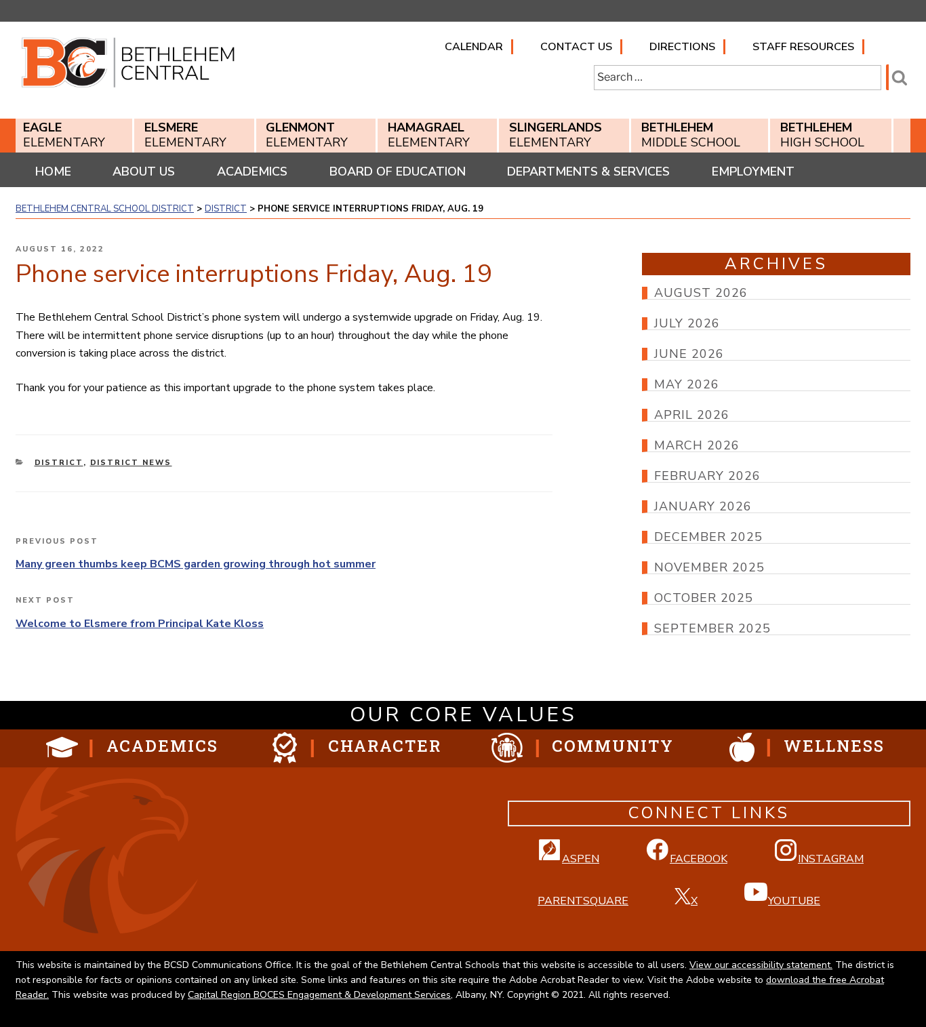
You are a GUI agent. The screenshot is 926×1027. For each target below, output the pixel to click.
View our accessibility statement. (760, 965)
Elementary (64, 134)
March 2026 (697, 445)
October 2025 (703, 598)
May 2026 (686, 384)
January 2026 (703, 506)
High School (822, 134)
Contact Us (576, 46)
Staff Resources (803, 46)
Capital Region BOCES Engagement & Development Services (319, 994)
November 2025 (709, 567)
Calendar (474, 46)
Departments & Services (588, 171)
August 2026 (701, 293)
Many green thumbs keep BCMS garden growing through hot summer (196, 564)
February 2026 (707, 476)
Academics (252, 171)
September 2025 (712, 628)
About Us (144, 171)
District (59, 463)
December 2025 (708, 537)
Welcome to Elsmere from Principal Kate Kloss (140, 623)
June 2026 (689, 354)
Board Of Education (397, 171)
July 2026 (687, 323)
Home (53, 171)
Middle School (690, 134)
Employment (753, 171)
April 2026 (691, 415)
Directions (682, 46)
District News (131, 463)
